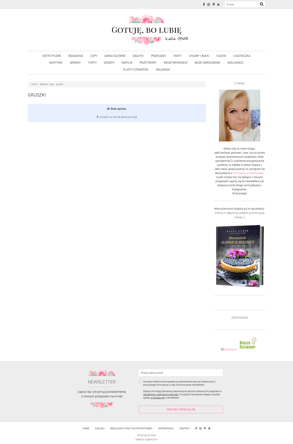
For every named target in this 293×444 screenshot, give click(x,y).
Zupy (93, 55)
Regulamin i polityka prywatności (131, 428)
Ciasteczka (241, 55)
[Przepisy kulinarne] (248, 349)
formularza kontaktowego (248, 173)
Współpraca (166, 428)
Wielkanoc (235, 62)
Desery (109, 62)
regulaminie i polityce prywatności (161, 394)
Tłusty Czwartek (136, 69)
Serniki (75, 62)
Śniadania (75, 55)
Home (86, 428)
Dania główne (114, 55)
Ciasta (221, 55)
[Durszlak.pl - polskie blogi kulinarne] (229, 349)
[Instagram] (209, 4)
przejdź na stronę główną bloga (118, 117)
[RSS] (219, 4)
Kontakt (184, 428)
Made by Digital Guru (147, 439)
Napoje (127, 62)
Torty (92, 62)
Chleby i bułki (199, 55)
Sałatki (138, 55)
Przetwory (148, 62)
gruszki (37, 95)
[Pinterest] (214, 4)
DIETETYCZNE (52, 55)
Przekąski (158, 55)
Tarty (177, 55)
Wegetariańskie (176, 62)
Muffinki (56, 62)
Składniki (163, 69)
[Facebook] (204, 4)
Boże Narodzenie (207, 62)
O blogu (99, 428)
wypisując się (157, 397)
